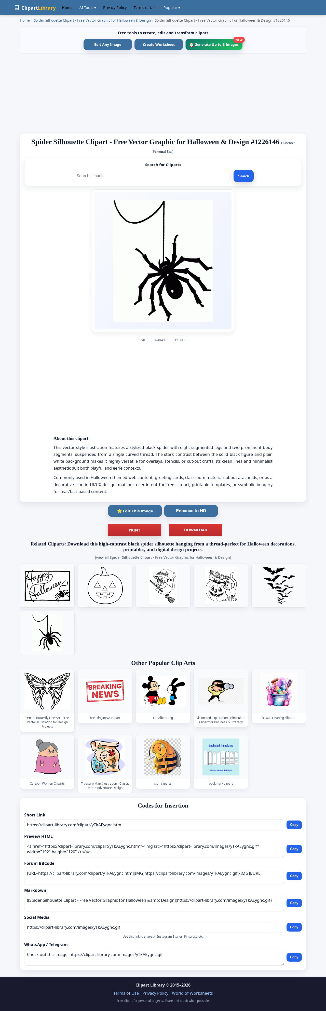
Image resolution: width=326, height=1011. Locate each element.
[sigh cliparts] (163, 757)
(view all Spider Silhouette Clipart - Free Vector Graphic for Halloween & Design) (163, 557)
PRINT (134, 529)
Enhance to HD (191, 510)
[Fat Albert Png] (163, 691)
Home (67, 7)
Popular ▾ (172, 7)
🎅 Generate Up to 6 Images (215, 43)
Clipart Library (150, 985)
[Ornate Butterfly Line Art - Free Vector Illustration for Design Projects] (47, 691)
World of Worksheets (192, 993)
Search (243, 176)
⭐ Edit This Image (135, 510)
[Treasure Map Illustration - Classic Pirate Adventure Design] (105, 757)
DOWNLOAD (195, 529)
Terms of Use (145, 7)
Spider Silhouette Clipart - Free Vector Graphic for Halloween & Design (92, 20)
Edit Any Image (107, 44)
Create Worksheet (159, 44)
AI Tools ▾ (87, 7)
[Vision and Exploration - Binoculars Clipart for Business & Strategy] (221, 691)
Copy (294, 825)
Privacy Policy (115, 7)
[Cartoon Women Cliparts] (47, 757)
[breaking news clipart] (105, 691)
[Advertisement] (163, 93)
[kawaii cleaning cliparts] (279, 691)
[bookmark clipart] (221, 757)
